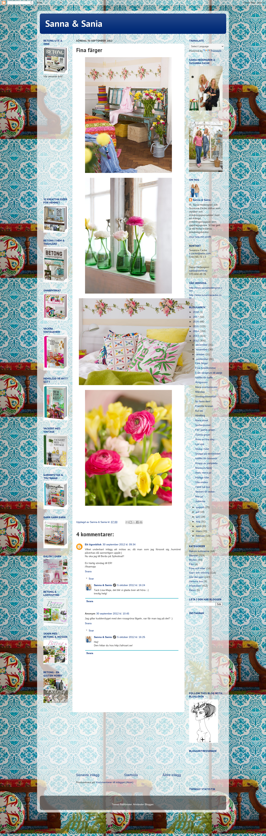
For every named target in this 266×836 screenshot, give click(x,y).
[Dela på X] (134, 522)
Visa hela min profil (200, 236)
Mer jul (199, 496)
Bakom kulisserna (199, 551)
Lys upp (199, 444)
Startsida (131, 775)
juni (198, 516)
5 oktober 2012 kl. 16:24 (131, 585)
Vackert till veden (205, 491)
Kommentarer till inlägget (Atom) (114, 782)
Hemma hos (196, 581)
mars (199, 531)
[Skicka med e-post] (127, 522)
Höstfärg (200, 415)
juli (198, 512)
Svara (88, 571)
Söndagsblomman (205, 396)
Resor (192, 590)
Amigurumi (201, 382)
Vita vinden (201, 482)
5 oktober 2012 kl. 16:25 (131, 637)
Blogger (149, 804)
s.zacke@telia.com (200, 253)
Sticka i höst (202, 449)
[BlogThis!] (130, 522)
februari (201, 535)
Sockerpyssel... (204, 425)
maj (198, 521)
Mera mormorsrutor (206, 387)
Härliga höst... (203, 477)
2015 (196, 326)
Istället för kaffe (204, 377)
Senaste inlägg (87, 775)
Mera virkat (201, 420)
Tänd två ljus (202, 487)
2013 (196, 336)
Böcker (193, 560)
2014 (196, 331)
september (202, 359)
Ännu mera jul (203, 472)
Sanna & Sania (73, 23)
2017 (196, 317)
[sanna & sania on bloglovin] (203, 742)
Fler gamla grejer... (206, 429)
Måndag (200, 392)
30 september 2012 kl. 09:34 (119, 544)
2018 (196, 312)
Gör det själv (196, 577)
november (202, 349)
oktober (200, 354)
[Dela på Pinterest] (141, 522)
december (202, 344)
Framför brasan (204, 406)
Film (191, 564)
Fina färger (201, 363)
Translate (216, 51)
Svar (91, 578)
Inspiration (195, 585)
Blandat (193, 555)
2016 (196, 321)
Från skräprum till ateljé (208, 373)
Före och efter (197, 568)
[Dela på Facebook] (137, 522)
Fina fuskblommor (205, 368)
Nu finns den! (202, 401)
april (199, 526)
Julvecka (200, 501)
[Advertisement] (128, 742)
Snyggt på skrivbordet (207, 453)
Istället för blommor (206, 458)
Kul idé (199, 410)
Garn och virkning (199, 572)
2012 (196, 340)
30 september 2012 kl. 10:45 (112, 613)
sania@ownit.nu (198, 270)
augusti (200, 507)
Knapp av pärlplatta (206, 463)
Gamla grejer (202, 434)
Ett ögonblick (93, 544)
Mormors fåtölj (203, 468)
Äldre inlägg (171, 775)
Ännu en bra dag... (206, 439)
